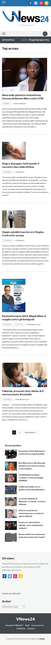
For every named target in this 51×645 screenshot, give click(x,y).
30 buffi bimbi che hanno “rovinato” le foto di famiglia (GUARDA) (31, 478)
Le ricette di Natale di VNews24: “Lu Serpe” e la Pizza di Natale (32, 501)
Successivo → (31, 432)
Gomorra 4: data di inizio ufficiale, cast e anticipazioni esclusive (31, 525)
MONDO (6, 103)
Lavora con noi (38, 625)
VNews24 (25, 619)
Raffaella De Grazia (33, 324)
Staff (27, 625)
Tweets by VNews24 (11, 593)
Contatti (31, 629)
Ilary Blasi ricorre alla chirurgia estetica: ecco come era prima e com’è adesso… (32, 466)
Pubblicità (20, 629)
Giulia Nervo (20, 172)
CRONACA (7, 172)
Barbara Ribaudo (20, 103)
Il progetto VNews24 (14, 625)
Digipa (42, 639)
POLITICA (19, 324)
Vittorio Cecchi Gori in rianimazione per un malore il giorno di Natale (31, 513)
